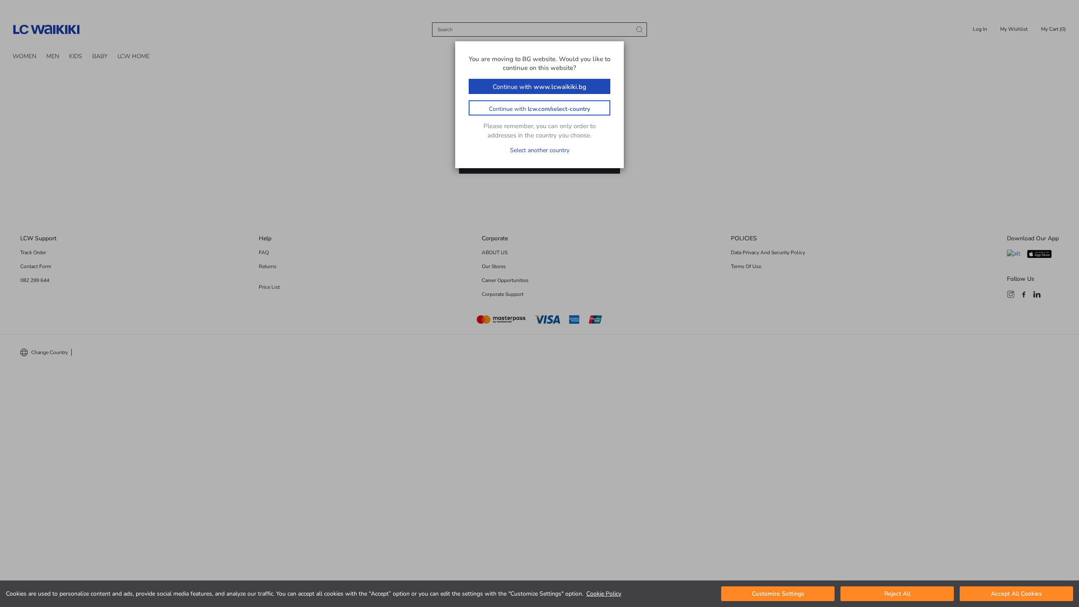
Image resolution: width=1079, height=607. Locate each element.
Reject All (897, 594)
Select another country (539, 150)
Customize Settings (778, 594)
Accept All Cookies (1016, 594)
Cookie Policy (603, 594)
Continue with (539, 87)
